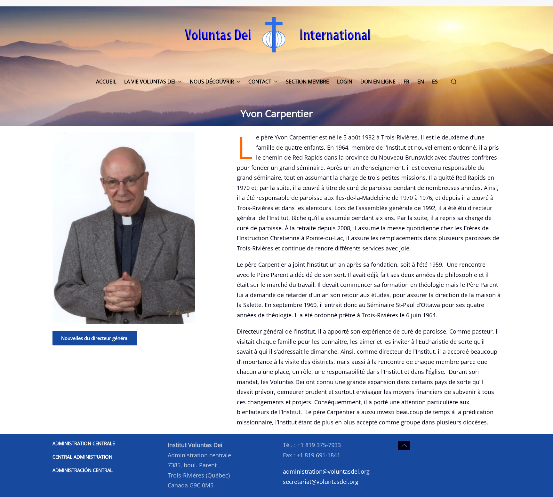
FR (406, 81)
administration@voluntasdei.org (326, 471)
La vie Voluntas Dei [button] (149, 81)
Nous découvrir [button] (212, 81)
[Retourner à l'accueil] (277, 34)
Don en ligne (378, 81)
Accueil (106, 81)
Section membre (307, 81)
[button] (454, 81)
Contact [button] (259, 81)
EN (420, 81)
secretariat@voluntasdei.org (320, 481)
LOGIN (344, 81)
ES (435, 81)
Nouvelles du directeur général (95, 338)
